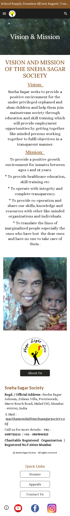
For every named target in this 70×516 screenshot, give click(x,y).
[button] (4, 13)
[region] (35, 4)
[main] (35, 36)
